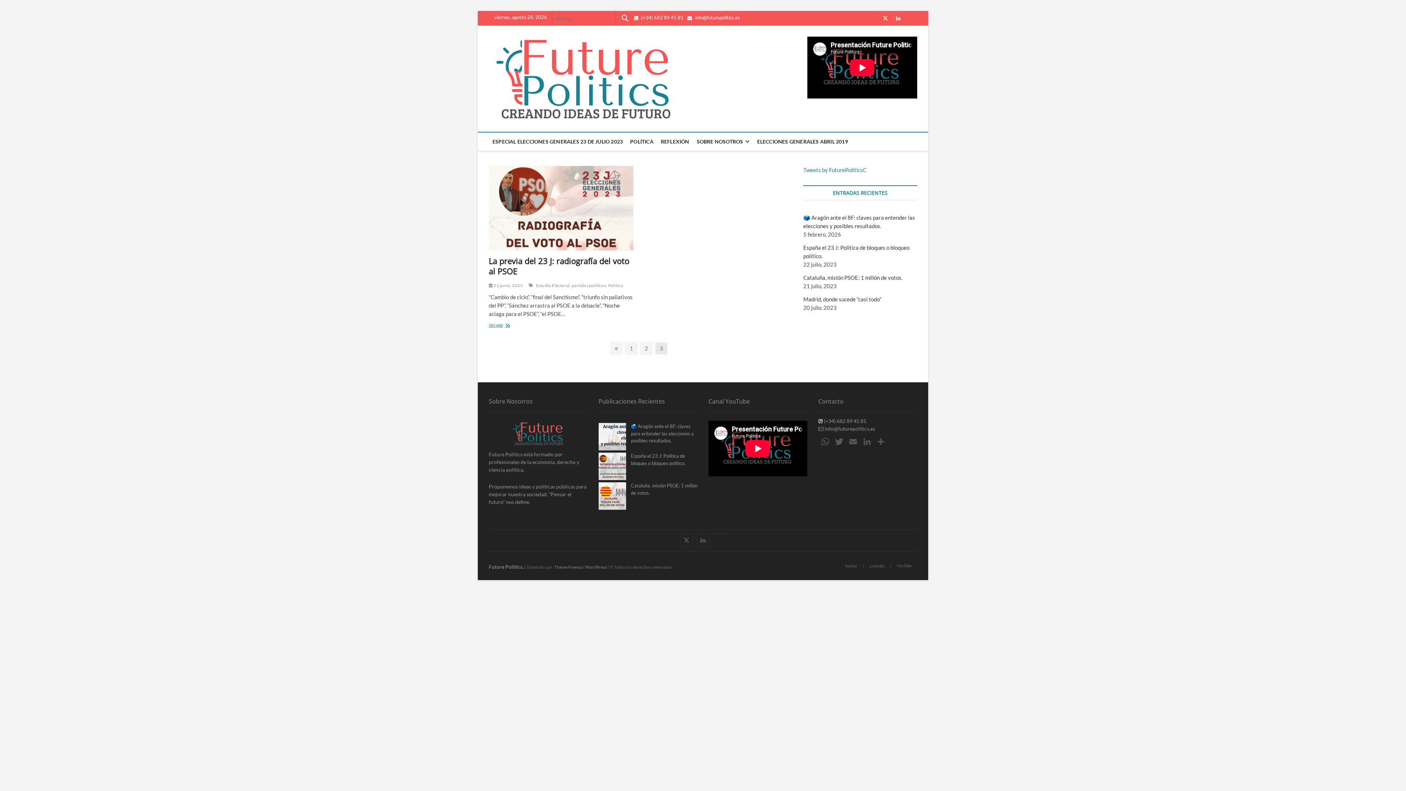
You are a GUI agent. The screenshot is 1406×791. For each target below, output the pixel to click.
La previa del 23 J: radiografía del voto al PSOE (559, 265)
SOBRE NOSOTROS (720, 141)
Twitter (851, 566)
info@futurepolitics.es (717, 18)
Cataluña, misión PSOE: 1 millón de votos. (853, 277)
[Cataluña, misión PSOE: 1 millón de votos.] (612, 496)
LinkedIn (877, 566)
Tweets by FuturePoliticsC (835, 170)
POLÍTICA (642, 141)
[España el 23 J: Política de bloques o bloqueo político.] (612, 466)
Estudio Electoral (553, 285)
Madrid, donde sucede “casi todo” (842, 299)
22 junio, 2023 (507, 285)
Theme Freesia (568, 567)
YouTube (904, 565)
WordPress (596, 567)
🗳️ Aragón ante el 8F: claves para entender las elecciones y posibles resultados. (662, 433)
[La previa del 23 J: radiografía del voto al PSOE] (561, 208)
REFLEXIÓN (675, 141)
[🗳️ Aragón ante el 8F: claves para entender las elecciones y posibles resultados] (612, 436)
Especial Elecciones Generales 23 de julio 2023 (557, 141)
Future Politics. (506, 567)
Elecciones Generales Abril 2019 (802, 141)
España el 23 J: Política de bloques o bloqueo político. (658, 459)
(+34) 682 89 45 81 (662, 18)
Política (615, 285)
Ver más (505, 326)
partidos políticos (589, 285)
